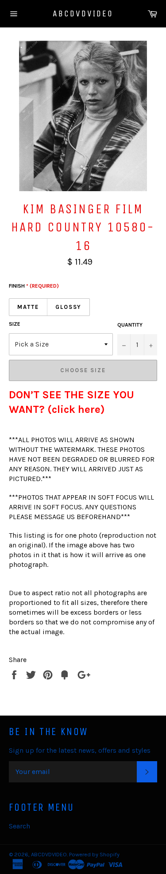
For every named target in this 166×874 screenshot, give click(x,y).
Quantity (130, 325)
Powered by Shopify (94, 854)
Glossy (68, 307)
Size (14, 324)
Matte (28, 307)
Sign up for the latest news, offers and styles (80, 750)
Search (19, 826)
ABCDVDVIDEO (83, 13)
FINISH (34, 286)
